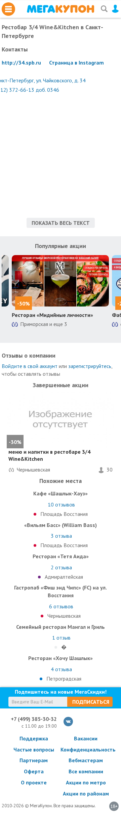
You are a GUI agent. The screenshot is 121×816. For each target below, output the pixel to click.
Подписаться (90, 701)
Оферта (34, 771)
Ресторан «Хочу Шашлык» (60, 658)
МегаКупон (60, 9)
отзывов (61, 504)
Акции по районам (86, 793)
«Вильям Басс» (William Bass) (60, 525)
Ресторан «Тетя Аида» (61, 556)
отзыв (61, 637)
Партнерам (33, 760)
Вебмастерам (86, 760)
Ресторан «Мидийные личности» (52, 315)
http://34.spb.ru (21, 62)
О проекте (34, 782)
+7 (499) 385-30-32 (34, 719)
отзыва (61, 535)
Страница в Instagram (76, 62)
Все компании (86, 771)
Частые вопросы (33, 749)
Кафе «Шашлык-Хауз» (60, 493)
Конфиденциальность (86, 749)
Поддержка (33, 738)
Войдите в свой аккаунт (29, 366)
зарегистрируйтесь (89, 366)
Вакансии (85, 738)
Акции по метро (86, 782)
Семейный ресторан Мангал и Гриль (60, 626)
